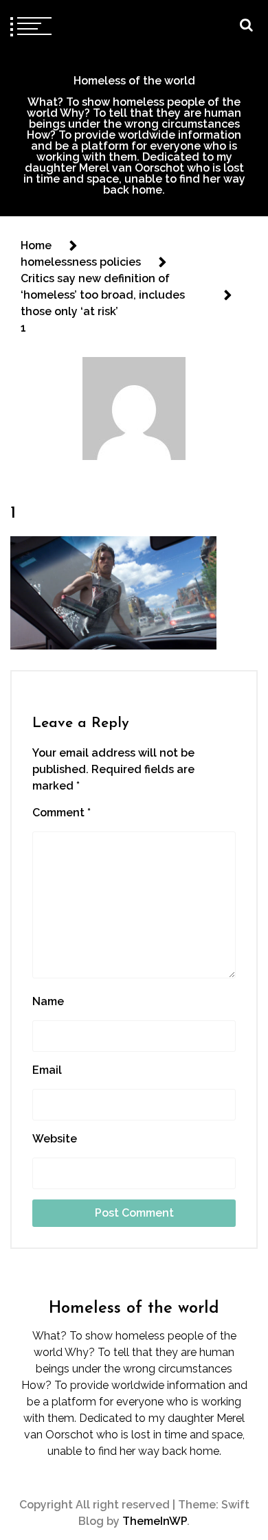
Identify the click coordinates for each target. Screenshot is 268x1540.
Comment (61, 812)
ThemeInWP (154, 1521)
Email (47, 1070)
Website (54, 1138)
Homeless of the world (134, 80)
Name (48, 1001)
